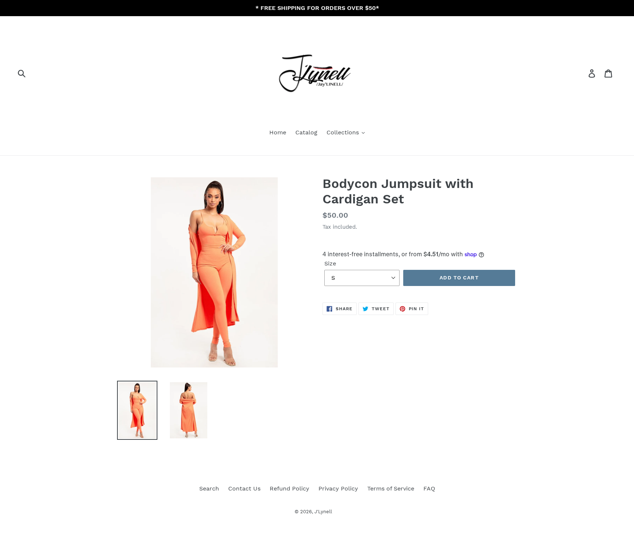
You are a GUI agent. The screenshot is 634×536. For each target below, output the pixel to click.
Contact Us (244, 488)
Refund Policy (289, 488)
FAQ (429, 488)
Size (330, 263)
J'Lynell (323, 511)
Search (209, 488)
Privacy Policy (338, 488)
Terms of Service (390, 488)
